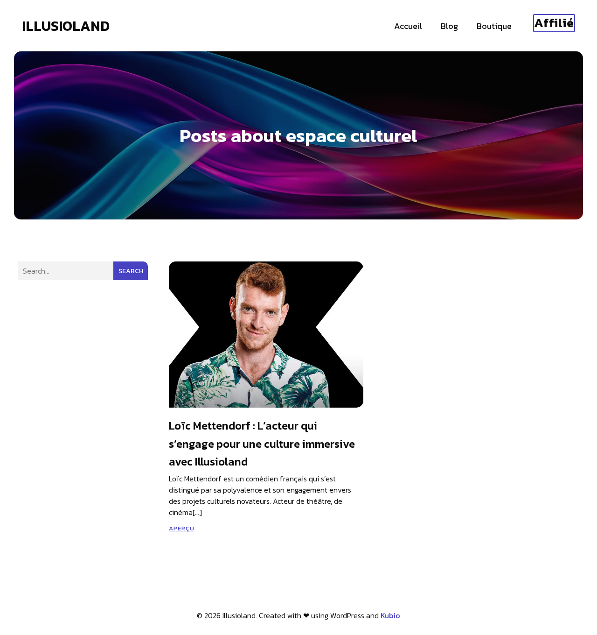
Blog (449, 26)
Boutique (494, 26)
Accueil (408, 26)
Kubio (390, 615)
